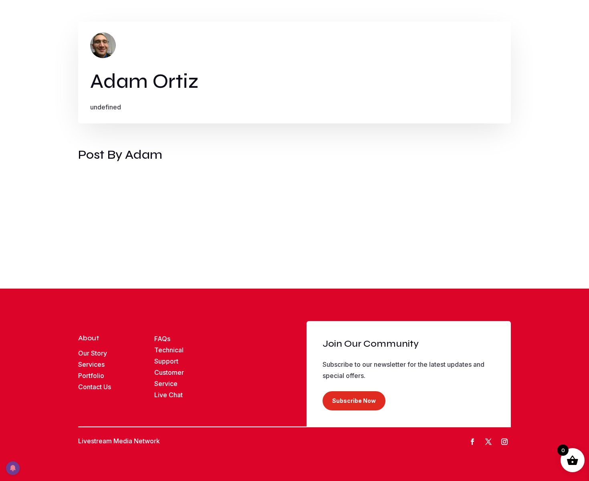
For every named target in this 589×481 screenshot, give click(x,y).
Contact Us (94, 387)
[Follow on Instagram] (488, 441)
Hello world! (105, 183)
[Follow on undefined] (504, 441)
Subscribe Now (354, 400)
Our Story (92, 353)
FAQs (162, 339)
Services (91, 364)
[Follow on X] (472, 441)
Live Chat (168, 395)
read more (100, 219)
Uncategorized (144, 197)
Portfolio (91, 376)
